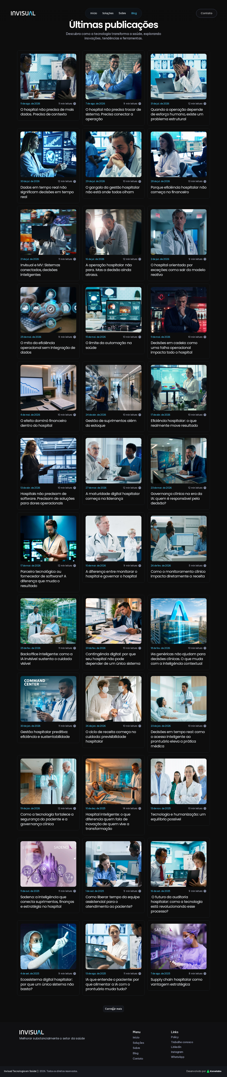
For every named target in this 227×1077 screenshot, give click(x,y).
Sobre (122, 13)
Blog (134, 13)
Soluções (107, 13)
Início (93, 13)
